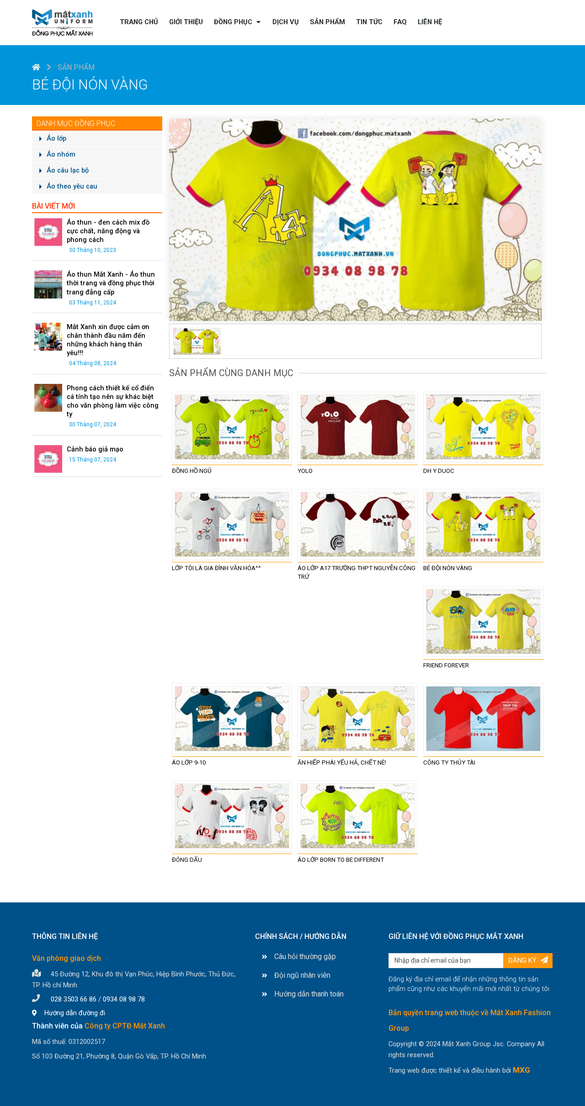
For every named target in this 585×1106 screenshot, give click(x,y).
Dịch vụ (285, 22)
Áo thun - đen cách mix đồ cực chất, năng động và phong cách (108, 231)
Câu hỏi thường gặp (305, 956)
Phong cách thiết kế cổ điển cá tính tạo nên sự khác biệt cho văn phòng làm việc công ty (113, 401)
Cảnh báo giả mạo (95, 449)
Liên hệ (430, 22)
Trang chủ (139, 22)
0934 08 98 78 (124, 999)
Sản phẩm (327, 22)
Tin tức (369, 22)
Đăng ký (523, 960)
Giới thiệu (186, 22)
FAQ (400, 22)
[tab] (197, 340)
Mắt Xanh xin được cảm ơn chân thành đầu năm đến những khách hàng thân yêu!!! (108, 340)
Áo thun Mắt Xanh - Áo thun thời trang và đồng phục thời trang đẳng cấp (111, 283)
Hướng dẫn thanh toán (309, 994)
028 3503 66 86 (73, 999)
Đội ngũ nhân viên (302, 975)
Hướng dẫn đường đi (74, 1013)
